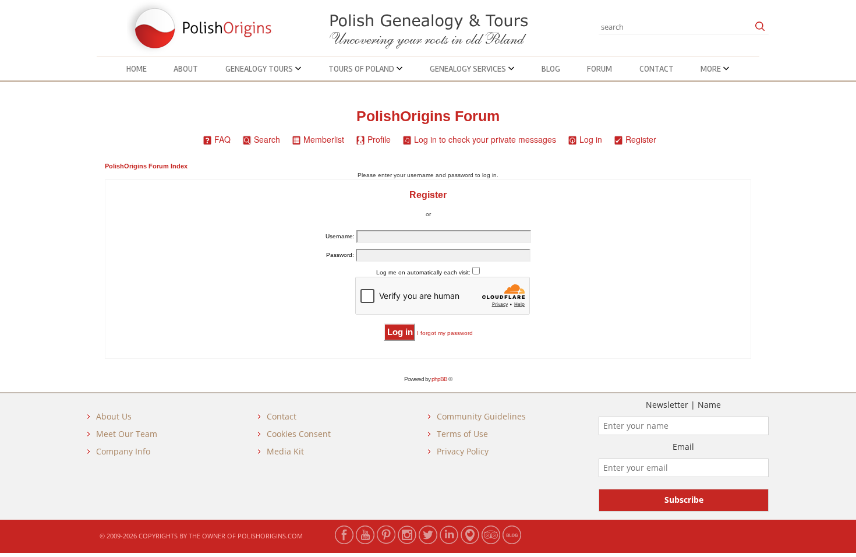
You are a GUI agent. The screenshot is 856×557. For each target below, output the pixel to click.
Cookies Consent (299, 433)
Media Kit (285, 451)
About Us (114, 416)
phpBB (439, 379)
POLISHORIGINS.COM (270, 535)
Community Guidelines (481, 416)
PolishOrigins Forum (428, 116)
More (712, 69)
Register (640, 139)
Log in (590, 139)
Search (267, 139)
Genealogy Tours (260, 69)
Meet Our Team (126, 433)
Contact (656, 69)
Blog (551, 69)
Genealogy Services (469, 69)
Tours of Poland (362, 69)
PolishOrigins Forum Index (146, 166)
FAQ (222, 139)
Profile (379, 139)
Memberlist (323, 139)
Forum (599, 69)
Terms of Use (462, 433)
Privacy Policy (463, 451)
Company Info (123, 451)
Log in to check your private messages (485, 139)
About (186, 69)
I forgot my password (445, 333)
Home (136, 69)
